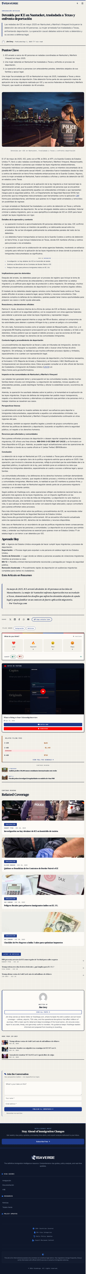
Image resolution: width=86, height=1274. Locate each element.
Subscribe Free (42, 1141)
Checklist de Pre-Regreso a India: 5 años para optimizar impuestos (33, 942)
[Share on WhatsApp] (24, 619)
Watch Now (44, 724)
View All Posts (42, 1012)
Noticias (16, 11)
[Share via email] (28, 619)
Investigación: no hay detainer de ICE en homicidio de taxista (31, 831)
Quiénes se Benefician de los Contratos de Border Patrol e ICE (31, 868)
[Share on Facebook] (19, 619)
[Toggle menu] (82, 3)
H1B (3, 1190)
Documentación (8, 1185)
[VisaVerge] (10, 3)
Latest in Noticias (11, 954)
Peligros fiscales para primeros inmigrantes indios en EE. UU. (31, 905)
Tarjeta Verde (7, 1207)
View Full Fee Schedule (42, 760)
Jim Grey (9, 41)
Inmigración (7, 11)
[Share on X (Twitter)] (10, 619)
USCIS (46, 367)
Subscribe (44, 728)
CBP (77, 196)
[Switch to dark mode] (77, 3)
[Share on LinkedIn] (15, 619)
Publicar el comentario (42, 1109)
